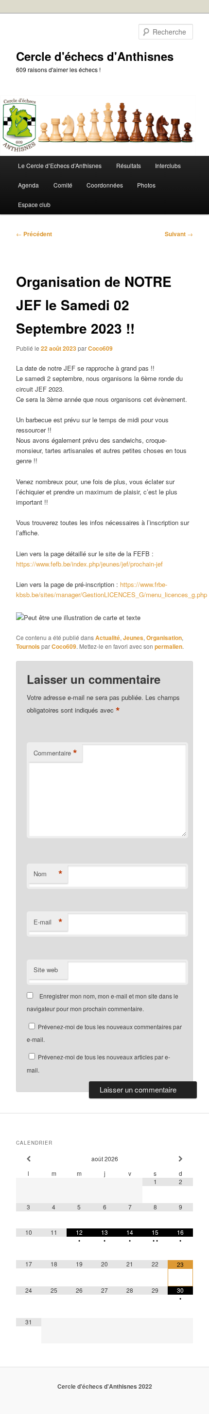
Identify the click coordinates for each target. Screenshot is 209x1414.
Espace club (34, 204)
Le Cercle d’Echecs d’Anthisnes (60, 165)
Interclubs (168, 165)
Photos (146, 185)
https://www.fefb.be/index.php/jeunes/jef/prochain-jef (89, 563)
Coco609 (100, 348)
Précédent (34, 233)
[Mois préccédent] (28, 1159)
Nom (48, 874)
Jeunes (133, 637)
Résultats (128, 165)
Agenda (28, 185)
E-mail (48, 922)
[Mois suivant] (180, 1159)
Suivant (179, 233)
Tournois (28, 646)
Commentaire (55, 753)
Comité (62, 185)
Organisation (164, 637)
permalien (168, 646)
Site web (46, 969)
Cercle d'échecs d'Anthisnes (95, 56)
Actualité (107, 637)
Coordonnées (105, 185)
